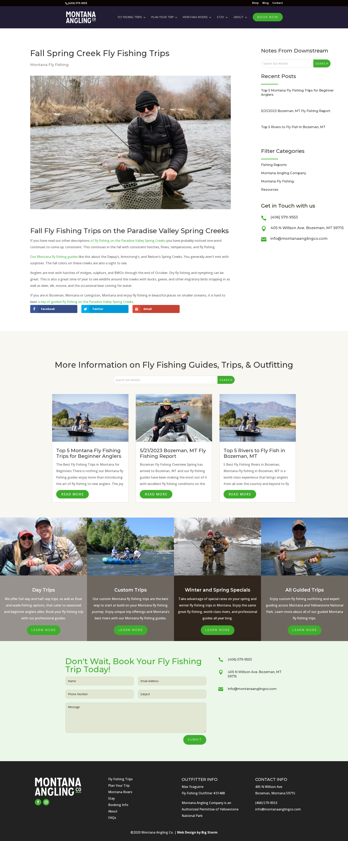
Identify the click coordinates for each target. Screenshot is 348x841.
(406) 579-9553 (284, 217)
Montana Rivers (195, 17)
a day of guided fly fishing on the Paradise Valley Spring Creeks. (86, 302)
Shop (255, 3)
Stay (220, 17)
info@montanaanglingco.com (298, 238)
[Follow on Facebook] (38, 802)
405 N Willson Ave (268, 786)
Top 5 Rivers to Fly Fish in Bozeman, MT (293, 127)
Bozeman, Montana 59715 (275, 793)
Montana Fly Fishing (49, 65)
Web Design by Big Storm (197, 832)
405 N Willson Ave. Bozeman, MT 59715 (307, 228)
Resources (269, 189)
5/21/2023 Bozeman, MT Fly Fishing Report (295, 111)
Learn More (43, 630)
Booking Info (118, 805)
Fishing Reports (274, 165)
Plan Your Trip (162, 17)
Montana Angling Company (283, 173)
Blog (265, 3)
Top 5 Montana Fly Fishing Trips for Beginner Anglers (88, 453)
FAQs (112, 817)
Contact (277, 3)
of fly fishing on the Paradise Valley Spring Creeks (128, 240)
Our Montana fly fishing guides (54, 256)
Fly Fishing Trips (130, 17)
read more (72, 494)
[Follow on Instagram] (46, 802)
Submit (195, 739)
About (238, 17)
